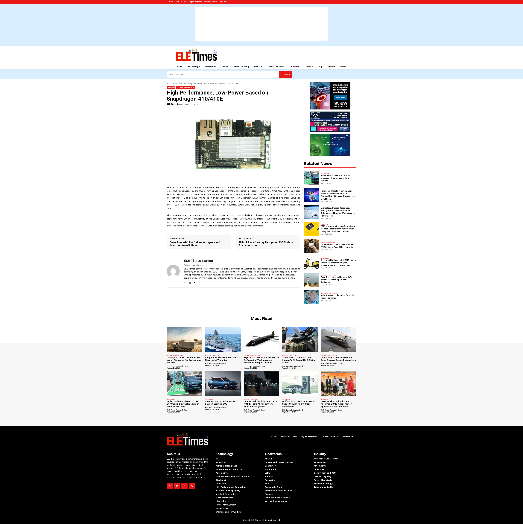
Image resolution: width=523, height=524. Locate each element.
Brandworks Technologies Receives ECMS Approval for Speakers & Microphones (336, 404)
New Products (326, 206)
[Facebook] (185, 282)
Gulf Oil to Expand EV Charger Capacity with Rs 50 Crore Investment (298, 404)
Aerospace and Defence (329, 275)
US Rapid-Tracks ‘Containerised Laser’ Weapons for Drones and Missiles (184, 360)
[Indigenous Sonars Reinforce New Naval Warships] (223, 339)
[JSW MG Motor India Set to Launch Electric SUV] (223, 383)
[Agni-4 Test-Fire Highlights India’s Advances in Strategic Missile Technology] (311, 280)
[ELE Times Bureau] (173, 271)
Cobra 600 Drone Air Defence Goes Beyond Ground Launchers (338, 358)
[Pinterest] (184, 486)
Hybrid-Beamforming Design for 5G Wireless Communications (266, 244)
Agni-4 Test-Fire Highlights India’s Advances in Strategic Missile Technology (336, 279)
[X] (194, 282)
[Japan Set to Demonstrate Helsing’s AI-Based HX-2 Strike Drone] (300, 339)
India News (183, 83)
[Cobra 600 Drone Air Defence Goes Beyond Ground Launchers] (338, 339)
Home (169, 83)
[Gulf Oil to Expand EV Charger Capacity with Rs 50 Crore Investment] (300, 383)
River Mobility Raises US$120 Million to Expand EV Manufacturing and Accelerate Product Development (338, 262)
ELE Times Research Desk (177, 366)
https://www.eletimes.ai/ (195, 265)
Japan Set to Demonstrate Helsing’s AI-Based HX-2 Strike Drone (298, 360)
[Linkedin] (190, 282)
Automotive (325, 173)
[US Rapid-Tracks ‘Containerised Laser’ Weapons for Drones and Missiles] (184, 339)
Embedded (324, 224)
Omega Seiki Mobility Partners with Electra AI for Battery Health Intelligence (260, 404)
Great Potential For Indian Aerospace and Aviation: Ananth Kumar (194, 244)
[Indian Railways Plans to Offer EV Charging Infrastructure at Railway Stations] (311, 178)
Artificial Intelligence (328, 242)
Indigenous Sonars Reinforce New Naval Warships (221, 358)
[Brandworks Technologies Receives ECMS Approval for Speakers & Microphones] (338, 383)
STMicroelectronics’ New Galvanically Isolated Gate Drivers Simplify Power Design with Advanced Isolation (338, 229)
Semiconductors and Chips (185, 88)
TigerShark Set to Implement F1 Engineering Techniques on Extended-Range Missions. (261, 360)
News (175, 83)
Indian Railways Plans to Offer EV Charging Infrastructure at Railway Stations (336, 178)
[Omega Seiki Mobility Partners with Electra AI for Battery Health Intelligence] (261, 383)
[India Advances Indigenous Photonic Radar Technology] (311, 297)
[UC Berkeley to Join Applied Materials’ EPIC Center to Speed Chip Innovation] (311, 246)
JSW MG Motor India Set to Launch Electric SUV (220, 402)
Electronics (325, 189)
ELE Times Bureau (175, 104)
